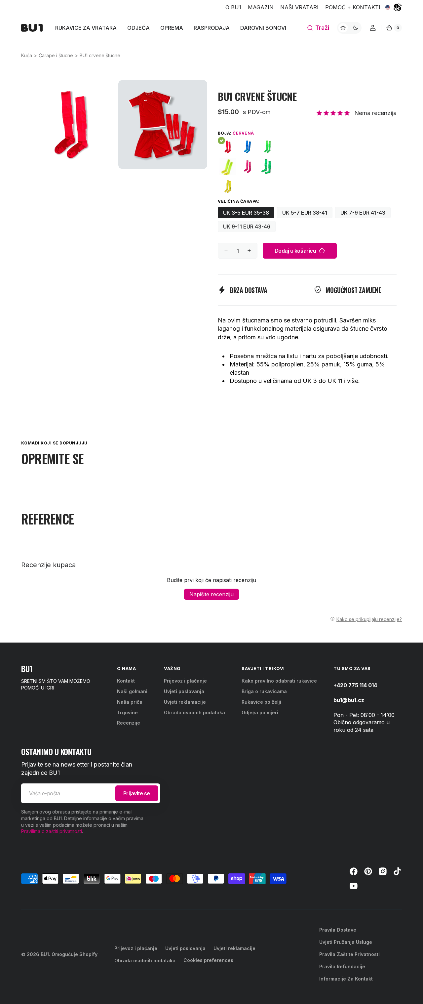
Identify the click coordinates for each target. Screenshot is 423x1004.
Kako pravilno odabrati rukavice (279, 681)
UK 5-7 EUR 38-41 (307, 213)
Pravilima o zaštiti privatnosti (51, 831)
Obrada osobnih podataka (194, 712)
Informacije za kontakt (346, 979)
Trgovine (127, 712)
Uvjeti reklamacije (185, 702)
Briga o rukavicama (264, 691)
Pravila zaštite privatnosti (349, 954)
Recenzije (128, 723)
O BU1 (233, 7)
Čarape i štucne (56, 55)
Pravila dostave (337, 930)
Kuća (26, 55)
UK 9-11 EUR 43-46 (249, 227)
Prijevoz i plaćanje (185, 681)
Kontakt (126, 681)
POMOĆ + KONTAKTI (352, 7)
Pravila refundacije (342, 966)
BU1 (45, 954)
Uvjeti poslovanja (184, 691)
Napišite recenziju (211, 594)
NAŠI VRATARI (299, 7)
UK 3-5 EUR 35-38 (248, 213)
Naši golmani (132, 691)
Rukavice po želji (261, 702)
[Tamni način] (349, 28)
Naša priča (129, 702)
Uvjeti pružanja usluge (345, 942)
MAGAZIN (261, 7)
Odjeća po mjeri (260, 712)
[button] (318, 28)
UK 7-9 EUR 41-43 (365, 213)
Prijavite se (136, 793)
